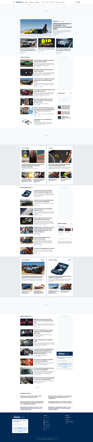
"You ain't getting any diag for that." (40, 355)
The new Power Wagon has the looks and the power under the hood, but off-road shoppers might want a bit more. (44, 84)
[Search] (76, 2)
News (26, 2)
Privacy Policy (68, 366)
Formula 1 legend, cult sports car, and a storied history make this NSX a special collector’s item (44, 363)
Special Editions (36, 244)
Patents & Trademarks (37, 124)
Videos (43, 2)
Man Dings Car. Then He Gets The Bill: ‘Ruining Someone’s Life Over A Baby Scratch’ (30, 396)
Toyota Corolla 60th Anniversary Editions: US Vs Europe (42, 238)
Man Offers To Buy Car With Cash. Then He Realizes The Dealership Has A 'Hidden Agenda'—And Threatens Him (60, 397)
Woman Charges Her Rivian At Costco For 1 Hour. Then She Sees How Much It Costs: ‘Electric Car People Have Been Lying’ (31, 408)
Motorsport (58, 53)
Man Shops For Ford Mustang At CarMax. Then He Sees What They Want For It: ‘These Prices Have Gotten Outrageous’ (59, 408)
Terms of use (55, 438)
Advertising (68, 417)
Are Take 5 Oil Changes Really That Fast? (44, 248)
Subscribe (65, 364)
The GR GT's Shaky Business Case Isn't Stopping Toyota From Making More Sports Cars (43, 331)
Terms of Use (64, 367)
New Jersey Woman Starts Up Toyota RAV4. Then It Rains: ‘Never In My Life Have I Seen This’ (43, 100)
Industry (35, 66)
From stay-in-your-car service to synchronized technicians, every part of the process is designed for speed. (44, 251)
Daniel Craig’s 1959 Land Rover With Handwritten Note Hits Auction (43, 218)
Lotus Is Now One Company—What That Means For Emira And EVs (44, 61)
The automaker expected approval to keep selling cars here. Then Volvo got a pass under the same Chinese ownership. (44, 213)
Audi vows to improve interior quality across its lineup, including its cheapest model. (44, 381)
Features (37, 2)
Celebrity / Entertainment (38, 224)
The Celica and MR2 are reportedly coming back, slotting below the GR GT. (43, 335)
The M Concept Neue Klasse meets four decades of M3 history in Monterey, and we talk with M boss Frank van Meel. (44, 325)
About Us (67, 415)
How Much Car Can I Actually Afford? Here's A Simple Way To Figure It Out (43, 191)
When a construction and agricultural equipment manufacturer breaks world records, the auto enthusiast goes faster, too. (62, 31)
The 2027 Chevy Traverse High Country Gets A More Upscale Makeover (43, 200)
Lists (39, 52)
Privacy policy (38, 438)
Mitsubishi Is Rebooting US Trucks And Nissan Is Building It (43, 70)
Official (21, 53)
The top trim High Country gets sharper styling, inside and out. (44, 204)
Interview (35, 327)
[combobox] (65, 234)
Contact (67, 419)
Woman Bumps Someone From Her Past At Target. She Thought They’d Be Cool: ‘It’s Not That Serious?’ (60, 402)
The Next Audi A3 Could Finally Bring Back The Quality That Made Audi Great (44, 378)
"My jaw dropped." (37, 233)
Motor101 (35, 196)
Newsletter (58, 2)
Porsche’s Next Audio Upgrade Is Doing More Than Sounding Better (43, 368)
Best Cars (63, 2)
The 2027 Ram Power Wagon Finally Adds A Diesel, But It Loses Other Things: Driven (44, 80)
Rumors (35, 346)
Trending (35, 104)
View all (42, 259)
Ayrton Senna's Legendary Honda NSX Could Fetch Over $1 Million (43, 360)
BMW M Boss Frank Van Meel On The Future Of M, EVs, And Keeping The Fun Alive (43, 321)
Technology (36, 374)
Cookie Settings (49, 438)
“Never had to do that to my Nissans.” (41, 103)
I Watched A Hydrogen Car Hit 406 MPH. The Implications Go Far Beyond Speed (62, 26)
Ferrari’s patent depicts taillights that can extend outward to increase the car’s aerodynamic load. (43, 123)
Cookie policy (43, 438)
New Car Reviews (36, 86)
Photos (47, 2)
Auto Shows (52, 2)
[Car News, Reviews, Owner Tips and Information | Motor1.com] (20, 2)
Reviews (31, 2)
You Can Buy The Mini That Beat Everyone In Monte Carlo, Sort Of (44, 90)
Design (35, 205)
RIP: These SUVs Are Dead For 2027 (46, 49)
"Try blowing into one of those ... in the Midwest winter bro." (44, 114)
